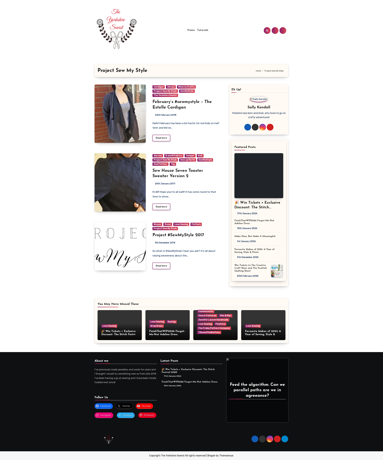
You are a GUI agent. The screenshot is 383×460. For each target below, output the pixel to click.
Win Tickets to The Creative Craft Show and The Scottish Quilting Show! (250, 268)
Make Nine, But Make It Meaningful (254, 236)
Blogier (211, 455)
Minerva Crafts (186, 87)
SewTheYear (160, 164)
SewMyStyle (187, 91)
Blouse (157, 224)
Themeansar (226, 455)
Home (191, 30)
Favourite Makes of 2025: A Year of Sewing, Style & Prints (263, 334)
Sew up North (187, 160)
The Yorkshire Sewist (165, 95)
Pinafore (220, 324)
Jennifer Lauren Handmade (213, 320)
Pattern (196, 224)
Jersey (171, 87)
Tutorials (202, 30)
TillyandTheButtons (209, 332)
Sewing (171, 321)
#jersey (158, 155)
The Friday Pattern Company (214, 328)
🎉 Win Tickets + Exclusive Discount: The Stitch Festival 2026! (257, 207)
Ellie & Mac (225, 315)
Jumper (190, 155)
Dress (168, 224)
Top (173, 164)
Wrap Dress (156, 326)
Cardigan (159, 87)
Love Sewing (181, 224)
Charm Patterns (207, 315)
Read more (161, 138)
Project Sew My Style (165, 91)
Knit (200, 155)
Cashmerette (205, 311)
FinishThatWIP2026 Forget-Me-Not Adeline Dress (190, 382)
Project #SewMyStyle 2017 (178, 235)
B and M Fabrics (173, 155)
